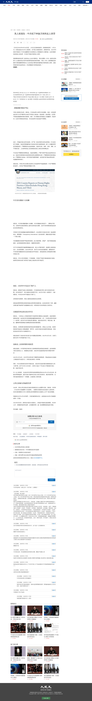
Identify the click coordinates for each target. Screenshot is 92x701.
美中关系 (45, 436)
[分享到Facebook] (14, 42)
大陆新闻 (18, 29)
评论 (27, 5)
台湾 (32, 5)
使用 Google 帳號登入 (36, 425)
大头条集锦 (22, 436)
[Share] (11, 620)
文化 (70, 5)
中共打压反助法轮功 (31, 436)
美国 (18, 5)
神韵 (79, 5)
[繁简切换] (34, 42)
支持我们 (71, 154)
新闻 (14, 29)
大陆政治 (23, 29)
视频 (46, 5)
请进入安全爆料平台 (71, 98)
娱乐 (65, 5)
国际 (23, 5)
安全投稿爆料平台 (38, 457)
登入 (87, 1)
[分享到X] (21, 42)
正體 (15, 1)
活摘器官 (25, 434)
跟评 (53, 485)
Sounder (19, 104)
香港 (37, 5)
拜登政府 (39, 436)
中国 (14, 5)
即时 (9, 5)
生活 (75, 5)
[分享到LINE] (18, 42)
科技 (61, 5)
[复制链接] (24, 42)
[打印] (27, 42)
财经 (56, 5)
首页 (4, 5)
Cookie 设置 (46, 698)
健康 (41, 5)
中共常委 (37, 434)
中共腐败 (19, 434)
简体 (17, 1)
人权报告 (31, 434)
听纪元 (51, 5)
